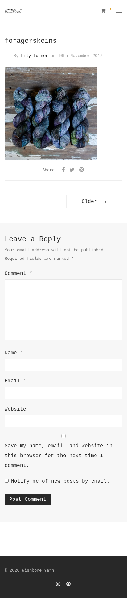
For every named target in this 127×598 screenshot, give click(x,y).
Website (15, 409)
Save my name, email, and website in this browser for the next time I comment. (59, 455)
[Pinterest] (68, 583)
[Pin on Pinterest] (82, 170)
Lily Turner (34, 55)
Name (14, 353)
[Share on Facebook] (63, 170)
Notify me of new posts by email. (60, 481)
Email (15, 381)
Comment (18, 273)
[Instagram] (58, 583)
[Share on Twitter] (72, 170)
